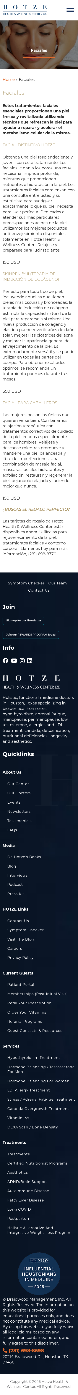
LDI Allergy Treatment (28, 1090)
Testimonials (19, 821)
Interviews (17, 876)
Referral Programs (24, 1022)
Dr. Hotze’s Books (24, 857)
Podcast (15, 885)
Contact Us (39, 590)
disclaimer (47, 1344)
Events (14, 802)
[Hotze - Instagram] (22, 655)
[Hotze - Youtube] (14, 655)
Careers (14, 949)
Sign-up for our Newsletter (23, 620)
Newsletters (19, 812)
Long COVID (19, 1209)
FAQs (12, 830)
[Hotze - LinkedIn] (29, 655)
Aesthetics (17, 1173)
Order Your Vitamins (26, 1013)
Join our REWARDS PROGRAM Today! (31, 635)
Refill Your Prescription (29, 1003)
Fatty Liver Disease (25, 1200)
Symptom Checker (26, 583)
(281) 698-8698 (25, 1351)
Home (9, 80)
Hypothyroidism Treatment (33, 1058)
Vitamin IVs (18, 1118)
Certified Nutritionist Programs (37, 1163)
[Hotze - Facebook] (5, 655)
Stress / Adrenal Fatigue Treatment (41, 1099)
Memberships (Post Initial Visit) (37, 994)
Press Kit (15, 894)
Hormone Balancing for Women (38, 1081)
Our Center (18, 784)
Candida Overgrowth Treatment (38, 1109)
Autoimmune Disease (28, 1191)
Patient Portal (20, 985)
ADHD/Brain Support (27, 1182)
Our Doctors (19, 793)
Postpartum (19, 1219)
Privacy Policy (20, 958)
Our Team (57, 583)
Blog (11, 866)
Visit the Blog (20, 939)
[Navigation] (70, 10)
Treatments (18, 1154)
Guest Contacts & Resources (34, 1031)
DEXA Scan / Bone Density (32, 1127)
